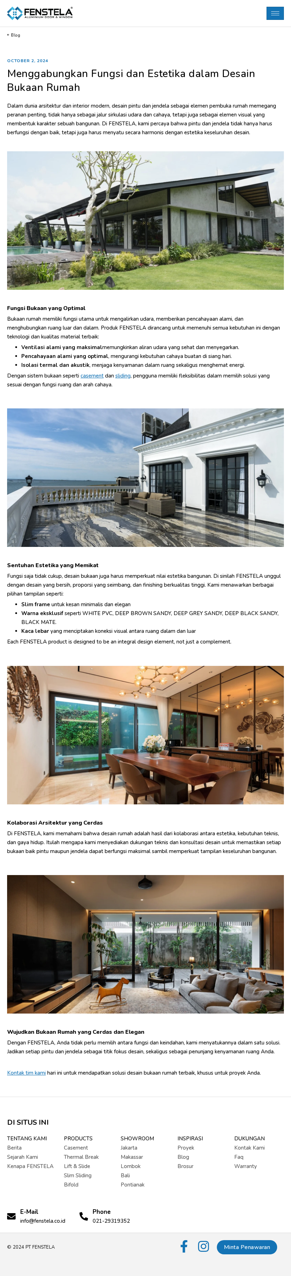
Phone (102, 1212)
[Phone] (83, 1216)
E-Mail (29, 1212)
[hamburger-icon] (275, 13)
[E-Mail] (11, 1216)
